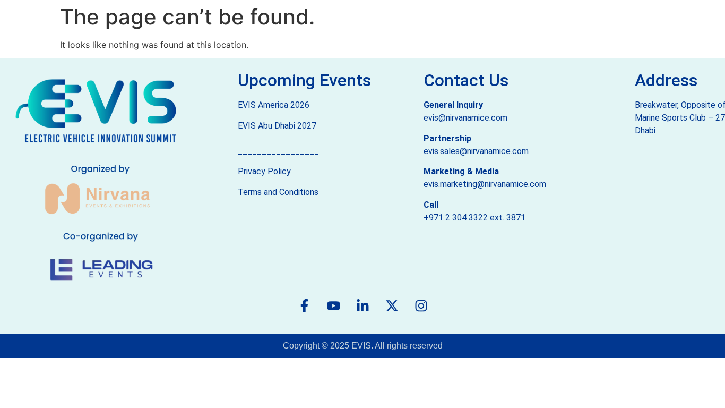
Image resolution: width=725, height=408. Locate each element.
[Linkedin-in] (362, 306)
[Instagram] (421, 306)
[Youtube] (333, 306)
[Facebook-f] (304, 306)
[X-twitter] (391, 306)
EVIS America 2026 (273, 105)
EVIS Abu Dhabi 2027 (277, 126)
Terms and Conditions (278, 192)
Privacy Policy (264, 171)
